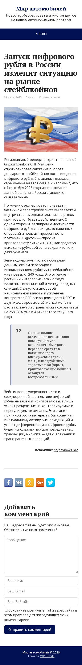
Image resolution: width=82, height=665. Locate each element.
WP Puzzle (47, 656)
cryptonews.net (66, 450)
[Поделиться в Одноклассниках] (29, 482)
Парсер (30, 97)
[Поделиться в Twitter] (50, 482)
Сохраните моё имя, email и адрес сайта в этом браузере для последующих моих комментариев (40, 615)
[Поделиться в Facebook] (8, 482)
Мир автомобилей (41, 8)
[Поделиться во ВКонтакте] (19, 482)
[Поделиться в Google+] (40, 482)
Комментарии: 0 (49, 97)
